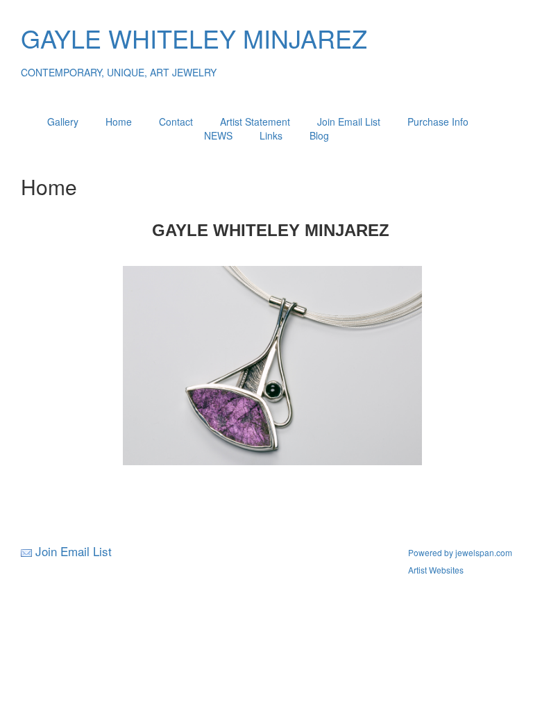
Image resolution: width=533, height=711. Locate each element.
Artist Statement (255, 121)
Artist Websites (436, 570)
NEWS (218, 135)
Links (271, 135)
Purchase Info (437, 121)
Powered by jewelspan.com (460, 552)
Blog (319, 135)
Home (118, 121)
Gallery (62, 121)
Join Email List (348, 121)
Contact (176, 121)
